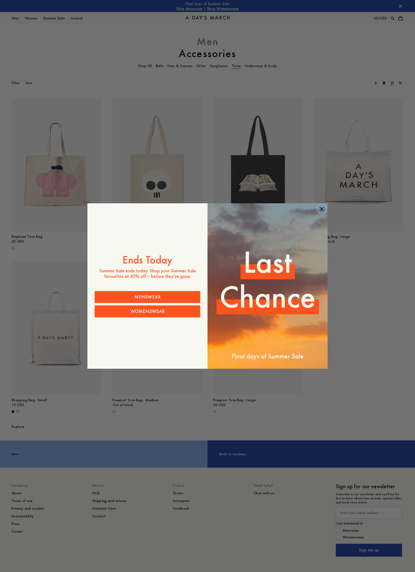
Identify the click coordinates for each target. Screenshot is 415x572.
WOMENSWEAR (147, 311)
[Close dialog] (322, 209)
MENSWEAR (147, 297)
